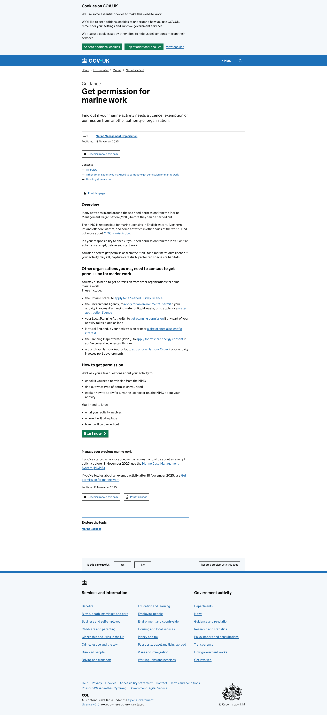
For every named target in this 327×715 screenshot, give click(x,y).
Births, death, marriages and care (105, 614)
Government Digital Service (148, 688)
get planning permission (147, 318)
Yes (126, 564)
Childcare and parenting (98, 629)
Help (85, 683)
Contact (161, 683)
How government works (210, 652)
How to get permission (99, 179)
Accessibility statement (136, 683)
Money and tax (148, 637)
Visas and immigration (153, 652)
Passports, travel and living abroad (162, 644)
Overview (91, 169)
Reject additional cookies (144, 47)
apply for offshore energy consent (159, 339)
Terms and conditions (185, 683)
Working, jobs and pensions (157, 660)
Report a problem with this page (219, 564)
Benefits (87, 606)
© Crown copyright (232, 704)
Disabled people (93, 652)
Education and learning (154, 606)
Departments (203, 606)
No (146, 564)
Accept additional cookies (102, 47)
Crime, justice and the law (100, 644)
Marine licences (135, 70)
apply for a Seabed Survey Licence (138, 298)
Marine (117, 70)
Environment (101, 70)
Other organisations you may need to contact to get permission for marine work (132, 174)
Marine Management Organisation (116, 136)
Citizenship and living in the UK (103, 637)
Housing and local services (156, 629)
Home (85, 70)
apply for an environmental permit (147, 304)
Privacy (97, 683)
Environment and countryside (158, 621)
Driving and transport (96, 660)
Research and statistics (210, 629)
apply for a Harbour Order (150, 349)
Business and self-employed (101, 621)
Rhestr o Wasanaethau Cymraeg (104, 688)
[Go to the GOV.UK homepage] (95, 60)
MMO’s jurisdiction (117, 233)
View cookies (175, 46)
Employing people (150, 614)
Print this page (96, 193)
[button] (95, 433)
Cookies (110, 683)
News (198, 614)
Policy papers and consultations (216, 637)
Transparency (203, 644)
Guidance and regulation (211, 621)
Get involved (203, 660)
